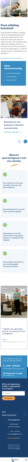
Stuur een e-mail (14, 373)
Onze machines (11, 80)
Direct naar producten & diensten (12, 58)
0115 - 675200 (13, 366)
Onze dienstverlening (13, 73)
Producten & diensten (11, 132)
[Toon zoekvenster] (5, 460)
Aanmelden (9, 398)
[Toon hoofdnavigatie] (2, 460)
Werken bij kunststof (9, 415)
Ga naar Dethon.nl (14, 438)
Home (4, 412)
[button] (19, 141)
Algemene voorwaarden (14, 446)
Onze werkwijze (11, 76)
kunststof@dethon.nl (15, 434)
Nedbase (17, 448)
